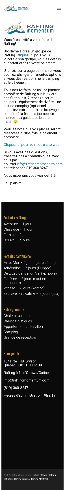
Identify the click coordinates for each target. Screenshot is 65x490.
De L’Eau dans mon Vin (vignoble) (30, 273)
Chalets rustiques (17, 316)
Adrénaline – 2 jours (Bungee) (27, 268)
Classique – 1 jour (18, 229)
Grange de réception (20, 337)
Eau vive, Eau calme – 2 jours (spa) (32, 293)
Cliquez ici (25, 55)
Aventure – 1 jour (17, 224)
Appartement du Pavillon (23, 327)
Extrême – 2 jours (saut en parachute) (25, 281)
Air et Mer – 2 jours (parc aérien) (30, 263)
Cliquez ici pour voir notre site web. (32, 144)
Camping (11, 332)
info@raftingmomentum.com (40, 164)
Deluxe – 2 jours (17, 240)
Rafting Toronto (22, 479)
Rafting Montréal (39, 479)
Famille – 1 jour (16, 235)
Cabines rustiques (18, 321)
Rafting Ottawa (39, 475)
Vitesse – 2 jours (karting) (24, 288)
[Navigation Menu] (59, 8)
